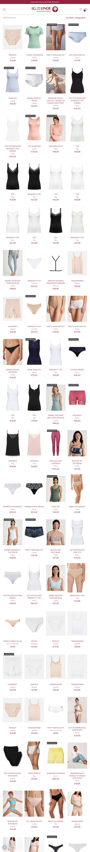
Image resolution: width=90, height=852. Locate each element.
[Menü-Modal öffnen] (4, 9)
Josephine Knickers (56, 773)
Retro (34, 641)
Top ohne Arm (34, 146)
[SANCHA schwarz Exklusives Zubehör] (56, 263)
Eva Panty (77, 415)
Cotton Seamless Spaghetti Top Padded (77, 100)
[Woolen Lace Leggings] (56, 443)
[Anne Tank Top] (34, 352)
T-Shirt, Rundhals (34, 55)
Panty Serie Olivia (55, 728)
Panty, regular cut (56, 55)
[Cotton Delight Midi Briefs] (12, 577)
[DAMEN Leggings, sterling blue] (12, 263)
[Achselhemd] (77, 803)
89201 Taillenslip (56, 821)
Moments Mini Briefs (12, 507)
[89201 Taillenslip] (56, 803)
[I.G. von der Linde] (45, 9)
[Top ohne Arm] (34, 128)
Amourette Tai (34, 281)
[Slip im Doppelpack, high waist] (77, 710)
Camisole (12, 461)
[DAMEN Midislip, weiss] (34, 80)
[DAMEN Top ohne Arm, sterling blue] (56, 397)
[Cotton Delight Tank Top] (77, 532)
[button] (5, 847)
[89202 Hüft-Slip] (77, 577)
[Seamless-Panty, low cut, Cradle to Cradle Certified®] (56, 80)
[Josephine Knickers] (56, 755)
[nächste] (65, 2)
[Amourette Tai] (34, 263)
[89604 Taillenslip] (77, 489)
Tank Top (13, 98)
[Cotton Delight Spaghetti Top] (34, 577)
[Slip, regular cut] (77, 37)
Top (77, 146)
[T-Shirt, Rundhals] (34, 37)
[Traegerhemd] (77, 263)
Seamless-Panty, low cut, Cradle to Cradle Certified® (56, 100)
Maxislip (12, 55)
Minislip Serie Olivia (13, 641)
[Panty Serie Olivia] (56, 710)
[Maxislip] (12, 37)
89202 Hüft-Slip (77, 595)
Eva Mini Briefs (77, 370)
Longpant (12, 326)
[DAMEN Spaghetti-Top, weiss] (12, 532)
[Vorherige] (24, 2)
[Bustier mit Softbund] (77, 443)
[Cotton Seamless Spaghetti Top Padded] (77, 80)
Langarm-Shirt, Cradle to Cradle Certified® (77, 775)
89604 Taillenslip (77, 507)
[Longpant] (12, 308)
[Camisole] (12, 443)
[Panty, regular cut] (56, 37)
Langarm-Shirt (56, 146)
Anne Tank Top (34, 370)
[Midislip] (56, 623)
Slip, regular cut (77, 55)
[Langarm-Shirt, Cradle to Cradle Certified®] (77, 755)
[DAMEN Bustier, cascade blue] (56, 577)
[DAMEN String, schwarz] (12, 352)
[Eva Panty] (77, 397)
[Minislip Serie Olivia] (12, 623)
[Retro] (34, 623)
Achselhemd (77, 821)
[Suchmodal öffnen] (80, 9)
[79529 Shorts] (34, 755)
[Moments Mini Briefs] (12, 489)
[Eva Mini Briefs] (77, 352)
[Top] (77, 128)
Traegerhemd (77, 281)
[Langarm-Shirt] (56, 128)
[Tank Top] (12, 80)
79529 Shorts (34, 773)
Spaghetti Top (34, 194)
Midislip (55, 641)
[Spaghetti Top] (34, 176)
